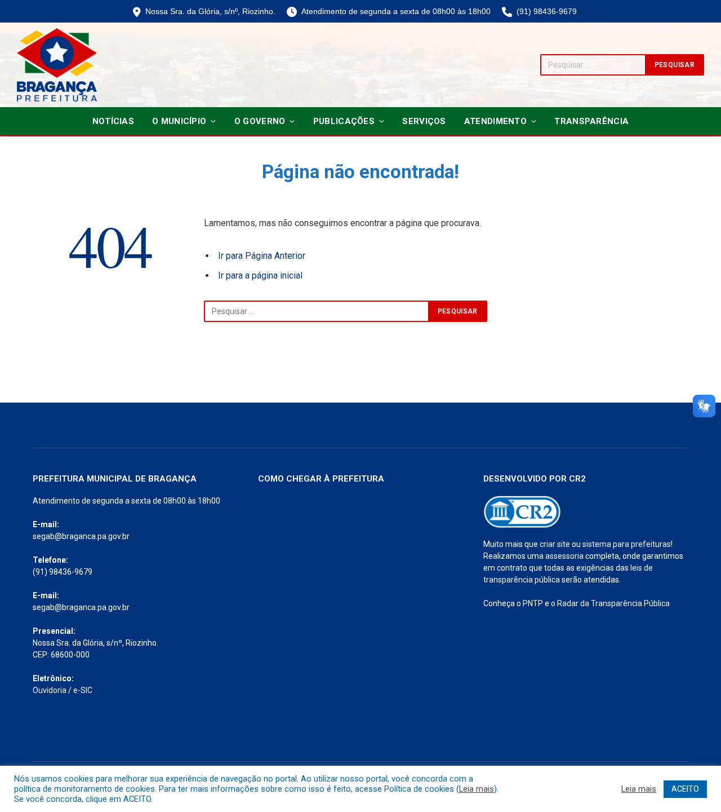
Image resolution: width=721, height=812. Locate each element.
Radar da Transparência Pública (613, 603)
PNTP (533, 603)
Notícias (113, 121)
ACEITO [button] (685, 788)
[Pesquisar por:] (316, 311)
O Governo (260, 121)
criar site (555, 544)
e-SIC (82, 690)
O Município (179, 121)
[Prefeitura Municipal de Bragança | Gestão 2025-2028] (57, 65)
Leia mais (476, 789)
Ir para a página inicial (260, 275)
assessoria (564, 556)
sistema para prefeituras (626, 544)
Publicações (344, 121)
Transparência (591, 121)
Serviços (424, 121)
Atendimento (495, 121)
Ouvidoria (49, 690)
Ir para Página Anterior (261, 255)
